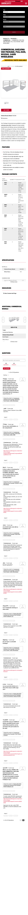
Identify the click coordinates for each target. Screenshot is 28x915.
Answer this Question (8, 405)
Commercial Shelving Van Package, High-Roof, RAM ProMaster (11, 534)
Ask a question (6, 68)
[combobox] (14, 12)
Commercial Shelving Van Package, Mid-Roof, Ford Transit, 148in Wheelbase (11, 399)
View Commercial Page (10, 293)
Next (25, 319)
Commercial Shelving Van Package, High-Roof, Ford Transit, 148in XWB (11, 433)
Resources (4, 118)
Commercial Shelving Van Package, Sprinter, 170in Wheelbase (12, 483)
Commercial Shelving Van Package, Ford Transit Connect (12, 734)
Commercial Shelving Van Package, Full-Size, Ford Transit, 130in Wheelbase (11, 570)
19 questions (4, 66)
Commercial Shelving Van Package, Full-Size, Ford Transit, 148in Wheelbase (11, 649)
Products (6, 38)
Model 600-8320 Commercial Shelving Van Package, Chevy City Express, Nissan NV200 (12, 695)
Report (15, 419)
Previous (3, 319)
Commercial (6, 40)
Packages (13, 38)
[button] (24, 12)
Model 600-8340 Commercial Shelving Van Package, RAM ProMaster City (12, 615)
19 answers (12, 66)
